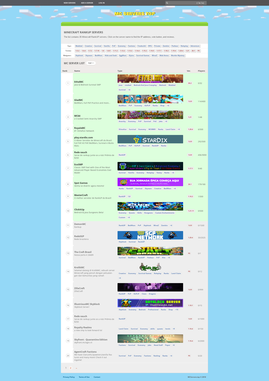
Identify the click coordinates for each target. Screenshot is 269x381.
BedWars (98, 55)
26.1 (193, 51)
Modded (79, 46)
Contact (97, 377)
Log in (102, 3)
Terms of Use (84, 377)
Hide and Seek (111, 55)
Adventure (195, 46)
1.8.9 (108, 51)
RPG (150, 46)
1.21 (187, 51)
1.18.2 (166, 51)
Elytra (131, 55)
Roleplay (184, 46)
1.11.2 (115, 51)
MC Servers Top (134, 14)
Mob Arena (164, 55)
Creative (88, 46)
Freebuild (142, 46)
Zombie (166, 46)
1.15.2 (144, 51)
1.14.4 (137, 51)
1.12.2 (122, 51)
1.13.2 (129, 51)
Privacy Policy (69, 377)
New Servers (70, 3)
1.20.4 (180, 51)
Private (157, 46)
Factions (131, 46)
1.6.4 (84, 51)
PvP (113, 46)
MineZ (154, 55)
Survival (97, 46)
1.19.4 (173, 51)
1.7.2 (90, 51)
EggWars (122, 55)
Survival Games (142, 55)
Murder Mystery (177, 55)
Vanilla (107, 46)
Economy (122, 46)
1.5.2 (77, 51)
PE (199, 51)
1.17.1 (159, 51)
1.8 (103, 51)
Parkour (175, 46)
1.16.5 (151, 51)
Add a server (87, 3)
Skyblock (79, 55)
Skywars (88, 55)
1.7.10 (96, 51)
